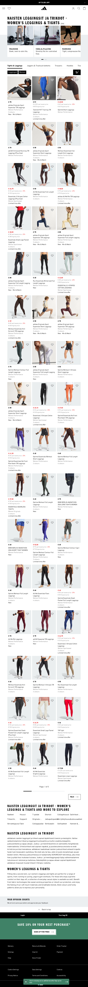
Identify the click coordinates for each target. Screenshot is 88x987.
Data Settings (37, 969)
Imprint (35, 952)
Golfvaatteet (62, 824)
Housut (23, 815)
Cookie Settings (13, 969)
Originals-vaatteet (36, 819)
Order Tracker (62, 946)
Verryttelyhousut (64, 819)
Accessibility (61, 975)
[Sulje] (26, 981)
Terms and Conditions (40, 975)
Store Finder (36, 958)
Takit (22, 824)
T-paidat (35, 815)
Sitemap (11, 952)
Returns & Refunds (39, 946)
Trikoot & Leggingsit (11, 819)
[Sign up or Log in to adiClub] (73, 8)
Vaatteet (10, 815)
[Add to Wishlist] (27, 80)
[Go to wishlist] (9, 8)
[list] (44, 66)
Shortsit (48, 815)
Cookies (59, 969)
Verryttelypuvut (13, 824)
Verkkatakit (49, 824)
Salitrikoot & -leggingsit (75, 815)
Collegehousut (63, 815)
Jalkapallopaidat (51, 819)
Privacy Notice (13, 975)
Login (23, 915)
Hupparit (23, 819)
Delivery (10, 946)
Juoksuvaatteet (76, 819)
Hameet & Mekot (74, 824)
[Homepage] (44, 9)
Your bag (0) (63, 915)
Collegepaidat (37, 824)
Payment (60, 952)
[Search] (79, 8)
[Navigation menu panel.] (3, 8)
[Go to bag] (84, 8)
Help (9, 958)
